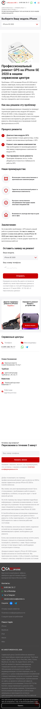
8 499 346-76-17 (24, 2)
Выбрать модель (30, 325)
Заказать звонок (20, 460)
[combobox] (20, 24)
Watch (4, 638)
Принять (20, 705)
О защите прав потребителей (12, 617)
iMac (3, 642)
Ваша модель (8, 253)
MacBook (5, 630)
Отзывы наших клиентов (10, 609)
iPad (3, 634)
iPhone (4, 626)
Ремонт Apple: (7, 622)
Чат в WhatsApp (9, 591)
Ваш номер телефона (12, 263)
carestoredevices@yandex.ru (14, 599)
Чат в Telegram (9, 595)
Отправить (20, 276)
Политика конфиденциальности (13, 613)
